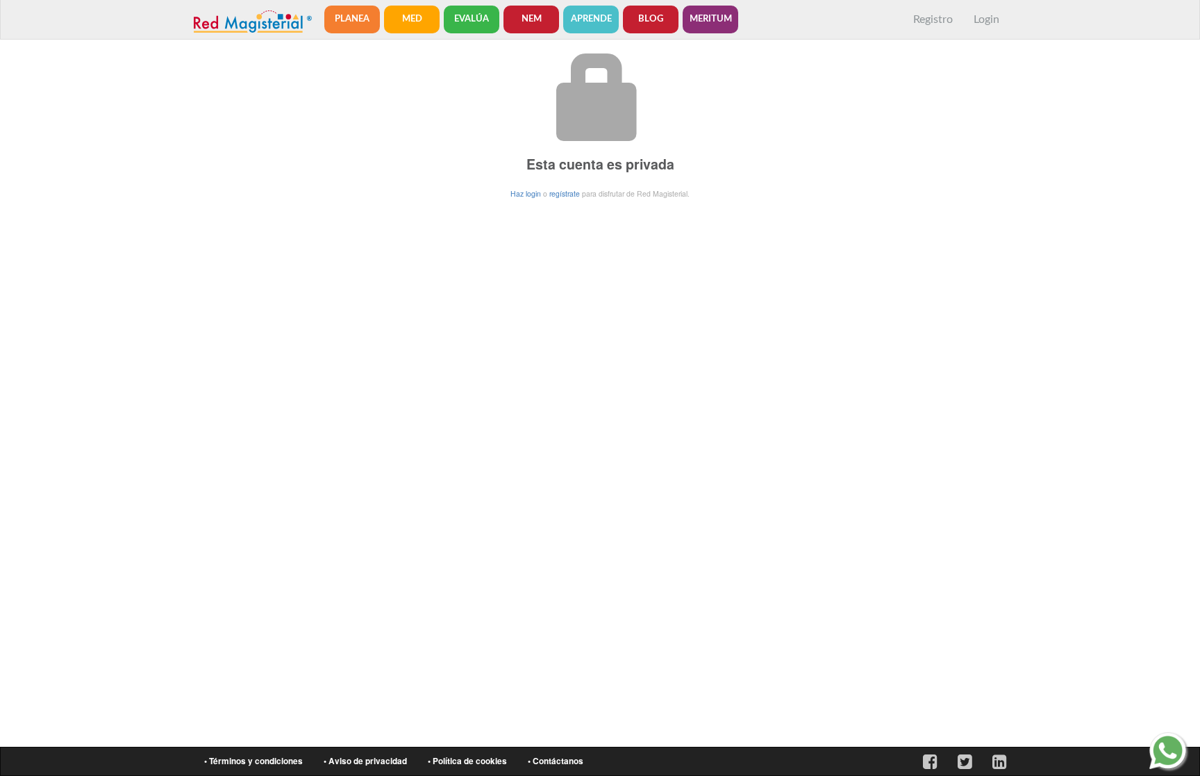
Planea (352, 19)
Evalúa (471, 19)
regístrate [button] (564, 193)
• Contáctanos (555, 761)
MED (412, 19)
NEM (532, 19)
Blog (650, 19)
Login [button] (986, 19)
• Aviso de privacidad (365, 761)
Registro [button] (933, 19)
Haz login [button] (525, 193)
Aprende (591, 19)
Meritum (711, 19)
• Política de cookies (467, 761)
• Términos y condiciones (253, 761)
